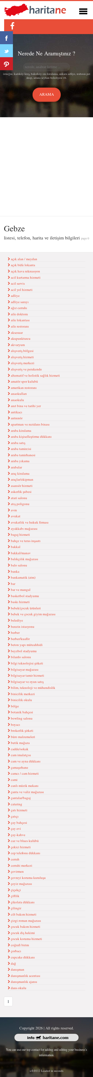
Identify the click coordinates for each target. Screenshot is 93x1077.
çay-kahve (17, 834)
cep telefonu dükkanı (25, 853)
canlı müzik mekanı (24, 785)
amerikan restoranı (23, 387)
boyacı (15, 724)
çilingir (15, 908)
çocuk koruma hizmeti (26, 938)
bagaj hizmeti (20, 534)
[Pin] (6, 63)
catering (16, 804)
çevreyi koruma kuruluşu (28, 877)
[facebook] (12, 25)
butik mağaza (20, 742)
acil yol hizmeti (21, 289)
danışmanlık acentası (25, 975)
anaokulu (17, 399)
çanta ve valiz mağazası (27, 791)
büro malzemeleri (22, 736)
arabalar (16, 467)
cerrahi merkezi (21, 865)
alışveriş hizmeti (22, 357)
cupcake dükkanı (22, 957)
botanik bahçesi (21, 712)
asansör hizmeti (21, 485)
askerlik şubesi (21, 491)
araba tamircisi (20, 448)
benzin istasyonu (22, 626)
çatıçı (14, 816)
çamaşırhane (19, 767)
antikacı (16, 412)
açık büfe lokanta (22, 265)
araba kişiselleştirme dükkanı (31, 436)
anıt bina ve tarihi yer (25, 405)
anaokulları (18, 393)
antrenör (16, 418)
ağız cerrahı (18, 307)
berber (15, 632)
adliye (15, 295)
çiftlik (14, 895)
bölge (14, 706)
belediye (16, 620)
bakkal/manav (20, 553)
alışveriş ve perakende (26, 369)
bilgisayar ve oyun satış (27, 681)
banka (14, 571)
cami (14, 779)
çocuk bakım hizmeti (25, 926)
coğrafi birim (19, 945)
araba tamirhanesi (22, 455)
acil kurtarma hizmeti (25, 277)
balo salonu (18, 565)
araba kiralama (20, 430)
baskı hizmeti (20, 601)
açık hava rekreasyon (25, 271)
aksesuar (16, 332)
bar (12, 583)
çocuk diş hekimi (22, 932)
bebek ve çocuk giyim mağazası (33, 614)
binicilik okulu (21, 699)
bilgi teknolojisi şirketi (26, 663)
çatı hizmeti (18, 810)
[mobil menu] (83, 10)
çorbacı (15, 951)
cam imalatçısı (20, 755)
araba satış (17, 442)
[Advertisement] (46, 166)
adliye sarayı (19, 301)
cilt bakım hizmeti (23, 914)
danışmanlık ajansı (23, 981)
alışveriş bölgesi (22, 350)
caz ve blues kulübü (24, 840)
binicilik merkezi (22, 693)
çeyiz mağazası (21, 883)
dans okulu (18, 987)
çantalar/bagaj (20, 797)
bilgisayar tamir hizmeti (27, 675)
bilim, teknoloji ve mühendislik (32, 687)
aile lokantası (20, 320)
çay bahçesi (18, 822)
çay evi (15, 828)
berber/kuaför (20, 638)
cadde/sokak (19, 749)
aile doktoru (19, 314)
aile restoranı (19, 326)
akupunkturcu (20, 338)
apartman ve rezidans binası (30, 424)
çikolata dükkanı (22, 902)
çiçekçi (15, 889)
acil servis (17, 283)
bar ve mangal (20, 589)
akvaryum (17, 344)
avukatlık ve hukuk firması (29, 522)
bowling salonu (21, 718)
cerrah (14, 859)
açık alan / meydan (23, 259)
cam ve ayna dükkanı (25, 761)
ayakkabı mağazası (23, 528)
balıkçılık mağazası (24, 559)
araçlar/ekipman (21, 479)
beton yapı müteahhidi (26, 644)
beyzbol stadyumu (23, 651)
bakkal (15, 546)
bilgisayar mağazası (24, 669)
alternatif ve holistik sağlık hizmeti (35, 375)
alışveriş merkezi (22, 363)
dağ (13, 963)
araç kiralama (19, 473)
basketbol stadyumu (24, 595)
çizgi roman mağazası (25, 920)
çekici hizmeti (20, 847)
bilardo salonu (20, 657)
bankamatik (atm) (22, 577)
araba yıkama (19, 461)
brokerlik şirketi (21, 730)
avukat (15, 516)
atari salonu (18, 497)
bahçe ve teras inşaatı (25, 540)
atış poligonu (19, 503)
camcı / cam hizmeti (24, 773)
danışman (17, 969)
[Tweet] (6, 50)
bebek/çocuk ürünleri (25, 608)
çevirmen (17, 871)
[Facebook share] (6, 37)
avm (13, 510)
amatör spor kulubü (24, 381)
